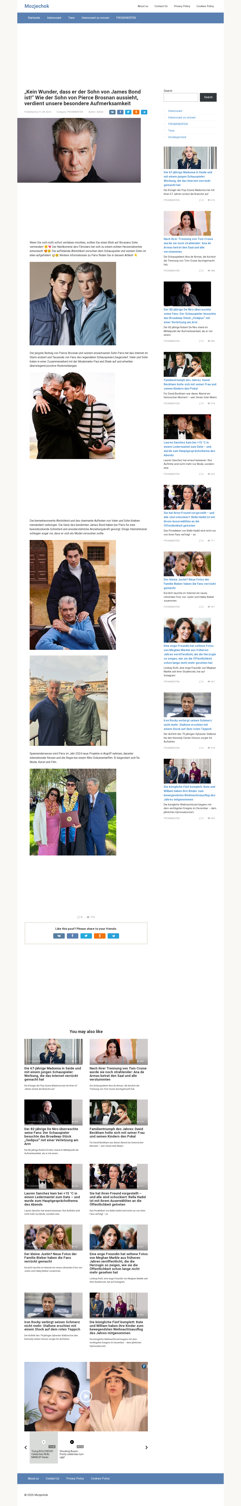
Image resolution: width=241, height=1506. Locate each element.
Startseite (34, 17)
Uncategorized (177, 137)
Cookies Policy (205, 6)
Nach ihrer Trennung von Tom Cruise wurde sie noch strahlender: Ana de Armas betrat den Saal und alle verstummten (118, 1073)
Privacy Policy (182, 6)
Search (168, 90)
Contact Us (161, 6)
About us (143, 6)
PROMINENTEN (126, 17)
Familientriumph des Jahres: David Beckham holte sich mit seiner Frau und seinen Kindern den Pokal (117, 1132)
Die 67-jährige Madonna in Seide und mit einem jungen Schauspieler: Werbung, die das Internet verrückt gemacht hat (52, 1073)
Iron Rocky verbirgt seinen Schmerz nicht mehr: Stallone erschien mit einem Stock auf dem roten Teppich (52, 1325)
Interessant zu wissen (95, 17)
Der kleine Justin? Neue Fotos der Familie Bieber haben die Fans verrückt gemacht (50, 1257)
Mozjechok (37, 6)
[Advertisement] (120, 53)
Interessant (54, 17)
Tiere (71, 17)
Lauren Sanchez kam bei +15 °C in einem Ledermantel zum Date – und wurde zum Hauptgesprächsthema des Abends (52, 1198)
